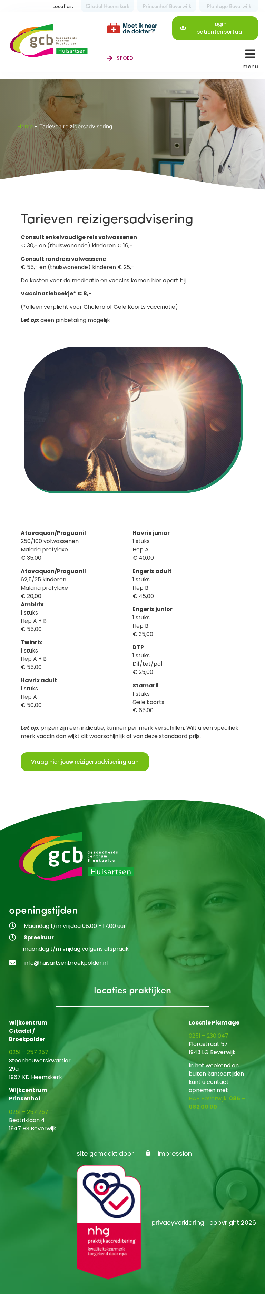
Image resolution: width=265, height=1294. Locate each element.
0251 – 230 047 (208, 1036)
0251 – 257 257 (28, 1052)
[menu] (250, 53)
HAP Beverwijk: (209, 1098)
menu (250, 66)
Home (25, 126)
